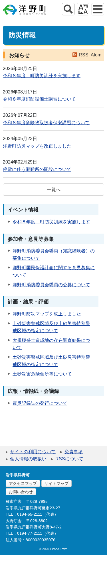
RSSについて (69, 458)
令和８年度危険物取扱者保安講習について (46, 122)
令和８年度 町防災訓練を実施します (41, 75)
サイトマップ (56, 483)
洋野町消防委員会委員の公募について (51, 284)
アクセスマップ (23, 483)
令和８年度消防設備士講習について (39, 99)
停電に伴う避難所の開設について (37, 169)
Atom (96, 54)
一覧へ (53, 189)
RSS (83, 54)
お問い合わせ (21, 491)
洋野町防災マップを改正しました (37, 146)
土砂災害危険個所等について (42, 373)
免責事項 (73, 451)
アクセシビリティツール (83, 9)
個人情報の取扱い (28, 458)
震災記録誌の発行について (40, 403)
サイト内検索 (68, 9)
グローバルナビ (98, 9)
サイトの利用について (33, 451)
